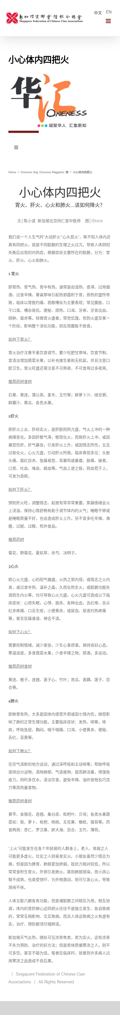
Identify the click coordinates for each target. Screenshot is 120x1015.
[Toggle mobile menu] (109, 21)
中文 (98, 13)
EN (109, 12)
